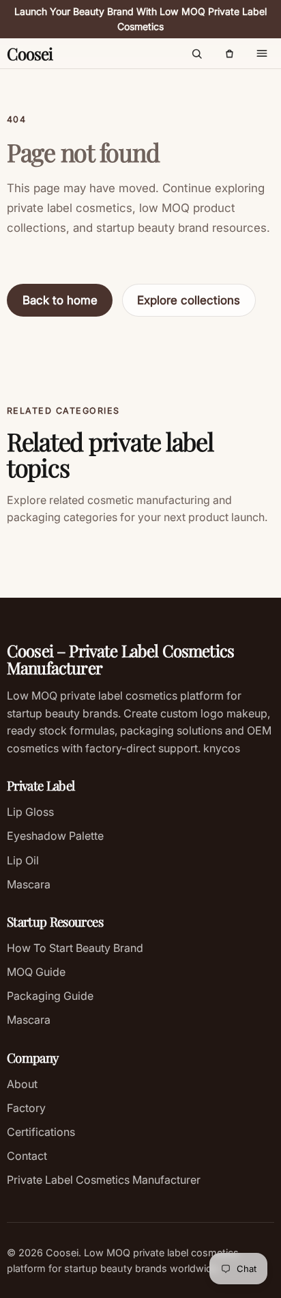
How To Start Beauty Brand (75, 948)
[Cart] (229, 53)
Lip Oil (23, 860)
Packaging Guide (50, 996)
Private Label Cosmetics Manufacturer (104, 1180)
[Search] (196, 53)
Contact (27, 1156)
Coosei (30, 53)
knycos (220, 748)
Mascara (28, 884)
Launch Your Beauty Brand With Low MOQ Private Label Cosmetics (140, 19)
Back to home (60, 300)
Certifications (41, 1132)
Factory (26, 1108)
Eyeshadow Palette (55, 836)
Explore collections (188, 300)
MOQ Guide (36, 972)
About (22, 1084)
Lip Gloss (30, 812)
